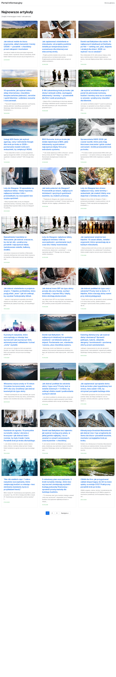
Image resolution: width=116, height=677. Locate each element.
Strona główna (109, 3)
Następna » (65, 513)
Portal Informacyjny (11, 3)
